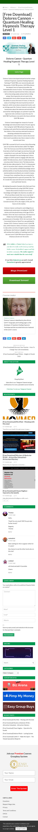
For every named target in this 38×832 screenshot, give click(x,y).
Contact (5, 817)
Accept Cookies (21, 829)
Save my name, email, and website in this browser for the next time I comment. (18, 629)
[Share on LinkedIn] (24, 38)
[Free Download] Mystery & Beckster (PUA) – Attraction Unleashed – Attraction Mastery (17, 457)
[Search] (33, 663)
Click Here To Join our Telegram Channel (19, 389)
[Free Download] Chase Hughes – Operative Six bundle (15, 492)
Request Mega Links (9, 804)
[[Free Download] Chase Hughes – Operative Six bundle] (19, 478)
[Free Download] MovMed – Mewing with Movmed (18, 423)
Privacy (5, 807)
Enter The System (19, 788)
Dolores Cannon (9, 318)
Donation (10, 262)
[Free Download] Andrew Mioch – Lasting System (18, 733)
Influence (6, 34)
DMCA (5, 813)
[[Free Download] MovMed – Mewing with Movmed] (19, 409)
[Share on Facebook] (4, 38)
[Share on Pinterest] (19, 38)
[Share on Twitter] (9, 38)
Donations (6, 801)
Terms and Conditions (9, 810)
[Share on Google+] (14, 38)
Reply (10, 532)
